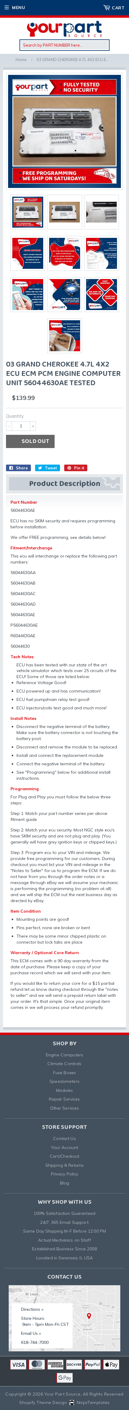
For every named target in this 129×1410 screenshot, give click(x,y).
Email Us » (31, 1333)
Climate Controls (64, 1063)
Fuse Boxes (64, 1072)
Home (21, 59)
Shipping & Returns (64, 1165)
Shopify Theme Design (43, 1402)
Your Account (64, 1147)
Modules (64, 1090)
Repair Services (64, 1099)
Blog (64, 1183)
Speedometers (65, 1081)
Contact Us (64, 1138)
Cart (118, 8)
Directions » (32, 1309)
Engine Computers (64, 1055)
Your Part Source (62, 1394)
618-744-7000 (35, 1342)
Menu (18, 7)
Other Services (64, 1108)
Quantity (15, 416)
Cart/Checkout (65, 1156)
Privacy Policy (64, 1174)
